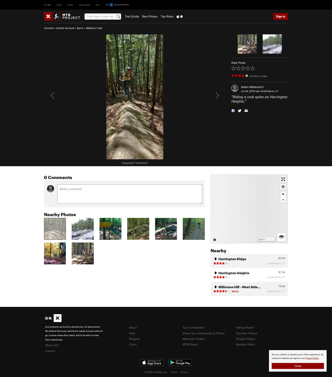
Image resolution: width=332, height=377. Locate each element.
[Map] (249, 208)
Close (297, 366)
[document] (298, 361)
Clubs (133, 344)
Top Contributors (193, 327)
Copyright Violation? (135, 162)
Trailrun (84, 4)
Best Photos (150, 16)
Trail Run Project (246, 333)
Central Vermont (65, 28)
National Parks (245, 344)
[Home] (64, 16)
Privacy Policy (312, 358)
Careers (50, 351)
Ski (98, 4)
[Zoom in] (283, 194)
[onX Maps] (53, 321)
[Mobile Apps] (180, 16)
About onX (52, 345)
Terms (174, 372)
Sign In (280, 16)
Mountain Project (194, 338)
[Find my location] (283, 186)
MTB (59, 4)
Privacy (184, 372)
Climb (47, 4)
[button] (233, 110)
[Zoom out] (283, 200)
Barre (80, 28)
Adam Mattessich (252, 87)
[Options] (281, 237)
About (133, 327)
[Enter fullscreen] (283, 179)
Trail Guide (132, 16)
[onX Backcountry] (117, 5)
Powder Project (245, 338)
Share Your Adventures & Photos (204, 333)
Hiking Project (245, 327)
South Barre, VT (270, 91)
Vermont (48, 28)
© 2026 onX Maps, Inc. (156, 372)
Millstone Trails (94, 28)
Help (132, 333)
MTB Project (190, 344)
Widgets (134, 338)
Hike (70, 4)
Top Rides (167, 16)
